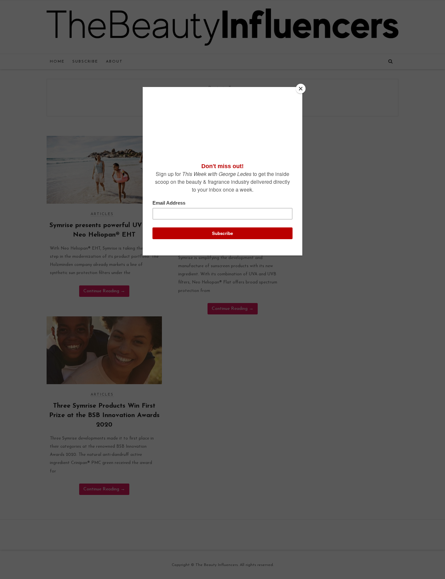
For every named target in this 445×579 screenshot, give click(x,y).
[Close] (301, 89)
